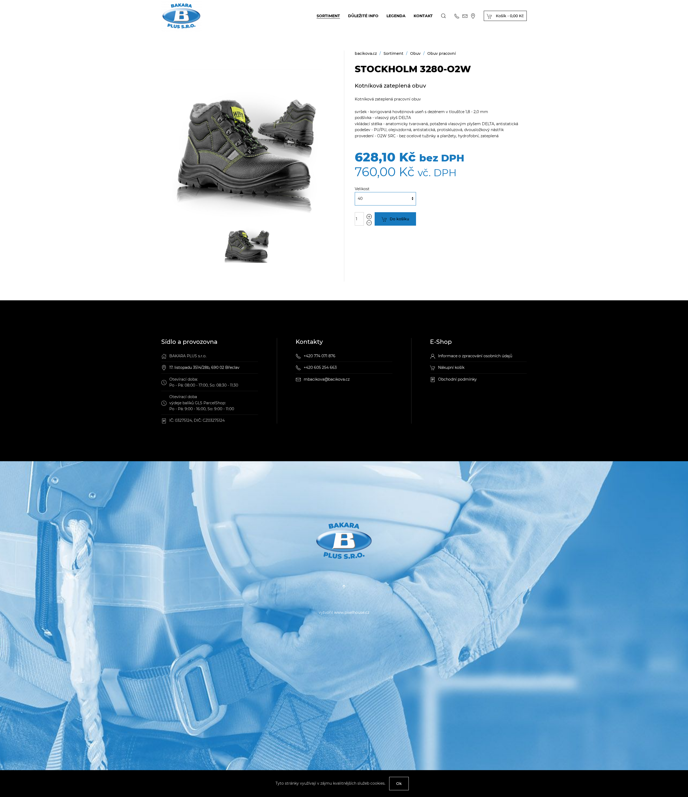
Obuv (415, 53)
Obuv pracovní (441, 53)
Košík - (509, 15)
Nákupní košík (451, 367)
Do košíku (399, 219)
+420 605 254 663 (320, 367)
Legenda (396, 15)
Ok (399, 783)
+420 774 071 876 (319, 356)
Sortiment (328, 15)
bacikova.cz (366, 53)
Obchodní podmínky (457, 379)
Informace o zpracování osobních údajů (475, 356)
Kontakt (423, 15)
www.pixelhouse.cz (351, 612)
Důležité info (363, 15)
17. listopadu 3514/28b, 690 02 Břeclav (204, 367)
